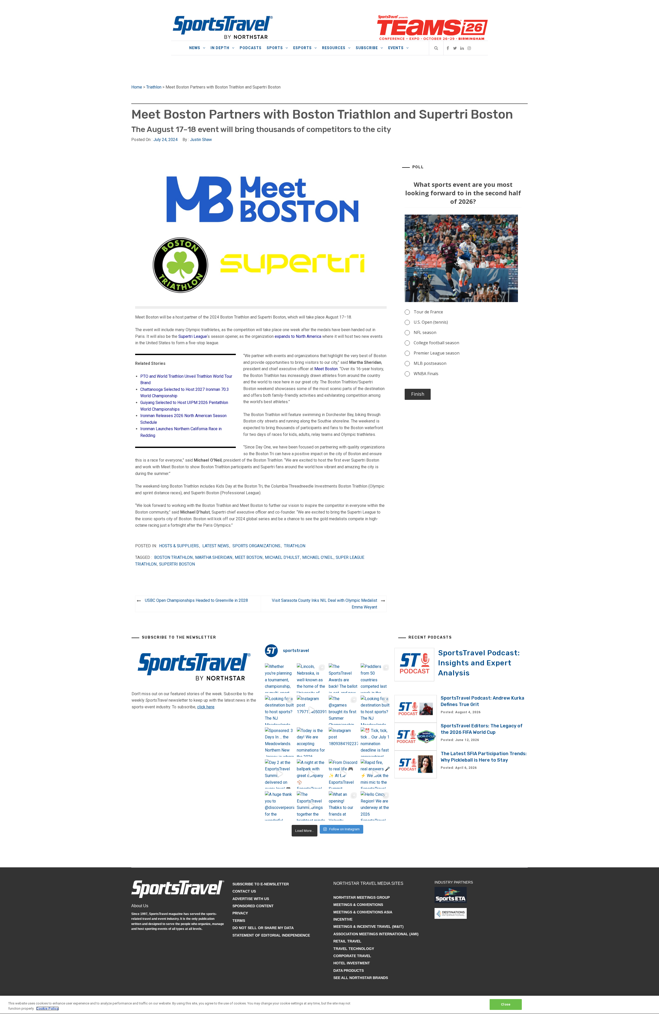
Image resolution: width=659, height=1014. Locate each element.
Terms (238, 921)
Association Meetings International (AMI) (376, 934)
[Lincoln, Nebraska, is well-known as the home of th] (311, 678)
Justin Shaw (201, 139)
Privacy (240, 913)
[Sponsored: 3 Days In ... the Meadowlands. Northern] (279, 742)
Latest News (215, 545)
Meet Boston (326, 368)
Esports (302, 48)
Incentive (342, 919)
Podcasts (251, 48)
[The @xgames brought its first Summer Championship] (343, 710)
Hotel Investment (351, 963)
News (194, 48)
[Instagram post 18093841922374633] (343, 742)
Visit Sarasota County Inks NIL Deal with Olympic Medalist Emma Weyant (324, 604)
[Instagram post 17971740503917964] (311, 710)
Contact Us (244, 891)
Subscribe (367, 48)
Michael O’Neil (317, 557)
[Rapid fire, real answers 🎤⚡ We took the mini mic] (375, 774)
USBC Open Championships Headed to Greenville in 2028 (196, 600)
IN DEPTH (220, 48)
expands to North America (298, 336)
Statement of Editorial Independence (271, 935)
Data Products (348, 970)
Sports (275, 48)
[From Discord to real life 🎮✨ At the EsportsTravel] (343, 774)
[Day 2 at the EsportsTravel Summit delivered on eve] (279, 774)
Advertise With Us (250, 899)
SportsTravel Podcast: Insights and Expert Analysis (479, 663)
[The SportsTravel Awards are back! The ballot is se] (343, 678)
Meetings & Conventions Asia (362, 912)
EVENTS (396, 48)
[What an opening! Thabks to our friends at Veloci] (343, 806)
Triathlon (153, 87)
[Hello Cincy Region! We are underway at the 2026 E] (375, 806)
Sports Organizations (256, 545)
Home (136, 87)
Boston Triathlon (173, 557)
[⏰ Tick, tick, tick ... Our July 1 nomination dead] (375, 742)
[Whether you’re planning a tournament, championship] (279, 678)
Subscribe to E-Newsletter (260, 884)
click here (205, 706)
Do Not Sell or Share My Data (263, 928)
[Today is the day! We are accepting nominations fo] (311, 742)
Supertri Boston (177, 564)
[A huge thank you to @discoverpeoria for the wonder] (279, 806)
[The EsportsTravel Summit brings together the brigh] (311, 806)
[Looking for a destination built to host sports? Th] (279, 710)
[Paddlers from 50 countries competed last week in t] (375, 678)
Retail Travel (347, 941)
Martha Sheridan (213, 557)
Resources (333, 48)
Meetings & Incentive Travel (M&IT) (368, 926)
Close (505, 1004)
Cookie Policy (47, 1008)
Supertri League (192, 336)
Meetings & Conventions (358, 905)
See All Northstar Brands (360, 978)
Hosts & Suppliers (179, 545)
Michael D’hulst (282, 557)
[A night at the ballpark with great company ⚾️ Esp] (311, 774)
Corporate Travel (352, 956)
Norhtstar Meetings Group (361, 897)
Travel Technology (353, 949)
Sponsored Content (253, 906)
